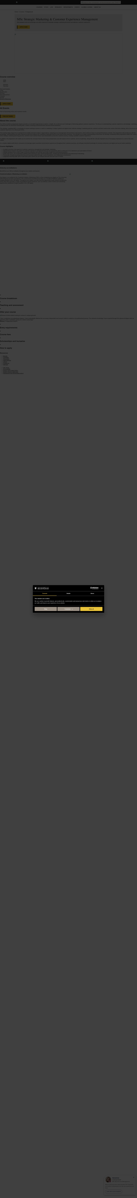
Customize (68, 609)
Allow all (91, 609)
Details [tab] (68, 593)
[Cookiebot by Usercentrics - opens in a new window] (91, 588)
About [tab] (92, 593)
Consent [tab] (44, 593)
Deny (45, 609)
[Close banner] (101, 588)
